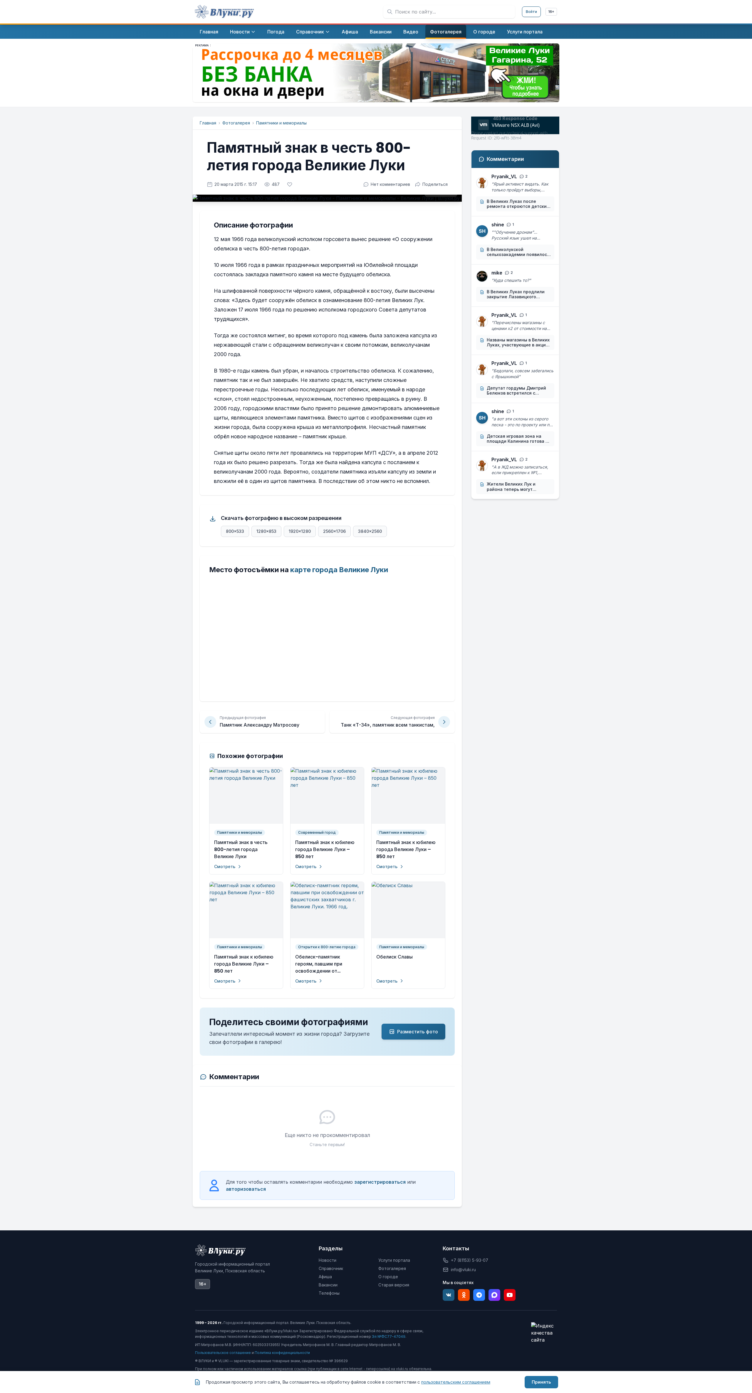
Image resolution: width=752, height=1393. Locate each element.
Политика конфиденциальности (282, 1352)
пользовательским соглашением (455, 1382)
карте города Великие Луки (339, 570)
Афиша (325, 1276)
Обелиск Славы (394, 957)
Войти (531, 11)
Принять (541, 1382)
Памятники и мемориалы (281, 122)
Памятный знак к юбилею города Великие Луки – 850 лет (325, 849)
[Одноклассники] (464, 1295)
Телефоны (329, 1293)
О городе (388, 1276)
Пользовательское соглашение (223, 1352)
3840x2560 (370, 531)
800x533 (235, 531)
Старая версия (393, 1284)
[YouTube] (510, 1295)
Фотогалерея (236, 122)
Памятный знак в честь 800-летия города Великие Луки (241, 849)
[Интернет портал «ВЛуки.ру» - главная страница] (224, 12)
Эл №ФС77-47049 (388, 1336)
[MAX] (494, 1295)
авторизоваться (246, 1189)
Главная (208, 122)
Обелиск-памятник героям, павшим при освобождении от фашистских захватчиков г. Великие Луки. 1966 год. (327, 964)
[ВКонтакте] (448, 1295)
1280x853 (266, 531)
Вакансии (328, 1284)
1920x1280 (300, 531)
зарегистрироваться (380, 1182)
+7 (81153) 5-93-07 (469, 1260)
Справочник (331, 1268)
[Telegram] (479, 1295)
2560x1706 (334, 531)
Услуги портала (394, 1260)
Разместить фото (417, 1032)
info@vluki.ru (463, 1269)
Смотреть (224, 866)
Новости (327, 1260)
